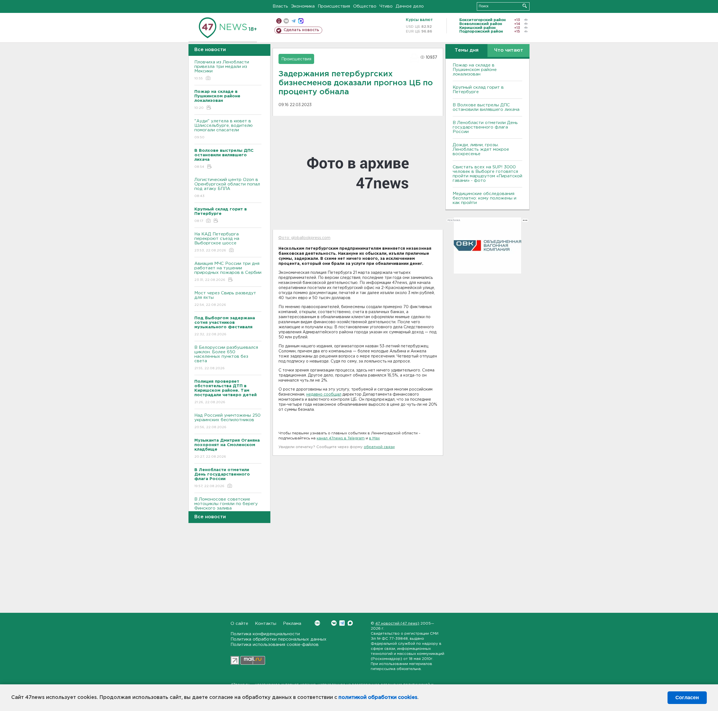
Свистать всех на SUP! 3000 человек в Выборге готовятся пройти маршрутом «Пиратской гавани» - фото (487, 173)
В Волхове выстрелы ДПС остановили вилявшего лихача (486, 107)
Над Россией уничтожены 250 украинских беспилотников (227, 421)
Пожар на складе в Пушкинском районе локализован (475, 69)
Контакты (265, 623)
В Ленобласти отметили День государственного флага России (485, 127)
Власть (280, 6)
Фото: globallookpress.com (304, 238)
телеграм (293, 21)
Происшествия (334, 6)
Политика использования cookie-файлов (275, 644)
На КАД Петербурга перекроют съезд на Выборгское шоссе (216, 242)
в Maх (374, 438)
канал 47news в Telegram (341, 438)
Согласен (687, 697)
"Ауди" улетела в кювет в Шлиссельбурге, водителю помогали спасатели (223, 129)
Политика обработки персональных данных (278, 639)
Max (350, 623)
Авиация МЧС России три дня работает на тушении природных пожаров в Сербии (227, 271)
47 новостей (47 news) (397, 623)
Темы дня (466, 50)
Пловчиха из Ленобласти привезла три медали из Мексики (221, 70)
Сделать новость (301, 30)
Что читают (508, 50)
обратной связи (379, 447)
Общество (364, 6)
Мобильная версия (279, 21)
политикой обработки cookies (378, 697)
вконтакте (286, 21)
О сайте (239, 623)
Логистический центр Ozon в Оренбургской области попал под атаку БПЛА (227, 188)
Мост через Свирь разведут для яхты (225, 298)
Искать (525, 6)
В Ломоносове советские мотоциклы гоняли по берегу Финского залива (226, 507)
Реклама (292, 623)
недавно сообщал (323, 394)
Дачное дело (410, 6)
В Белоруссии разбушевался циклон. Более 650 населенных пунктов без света (226, 358)
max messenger (300, 21)
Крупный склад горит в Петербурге (478, 90)
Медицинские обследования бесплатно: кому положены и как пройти (484, 198)
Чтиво (386, 6)
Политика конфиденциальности (265, 634)
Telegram (342, 623)
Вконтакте (334, 623)
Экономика (303, 6)
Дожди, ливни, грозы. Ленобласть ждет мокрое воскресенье (481, 149)
